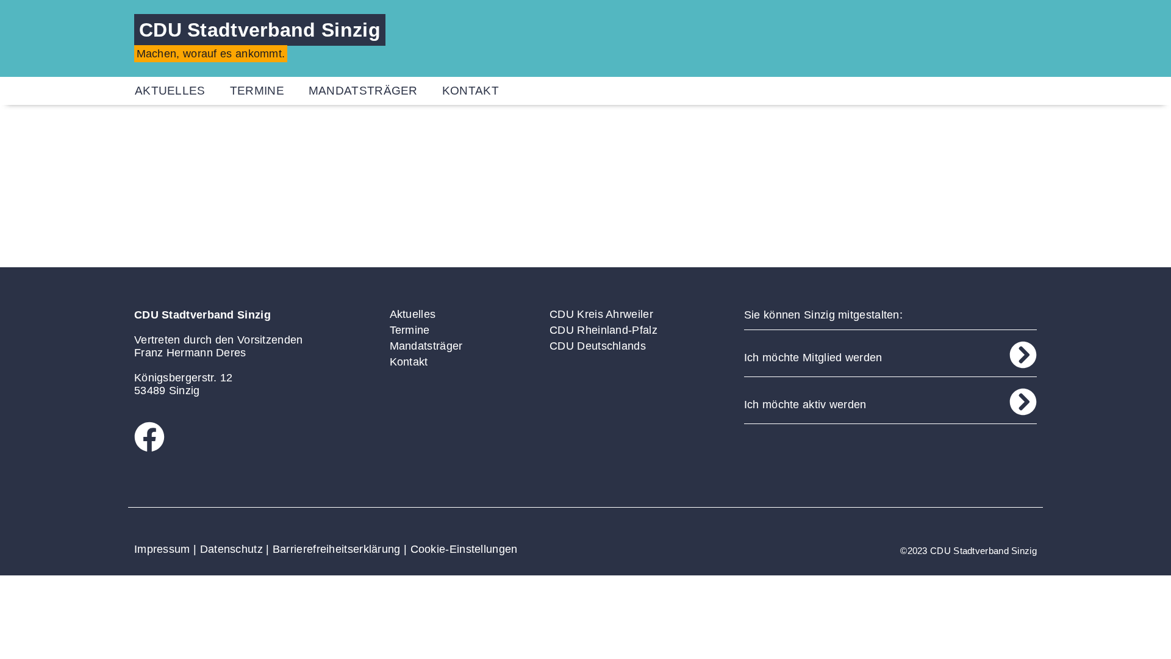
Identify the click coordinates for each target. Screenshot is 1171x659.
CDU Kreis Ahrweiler (601, 314)
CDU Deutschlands (598, 346)
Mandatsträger (363, 90)
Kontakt (470, 90)
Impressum (162, 549)
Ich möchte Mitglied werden (813, 357)
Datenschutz (231, 549)
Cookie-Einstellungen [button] (464, 549)
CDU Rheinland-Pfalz (603, 330)
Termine (257, 90)
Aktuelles (170, 90)
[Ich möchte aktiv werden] (1023, 402)
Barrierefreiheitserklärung (337, 549)
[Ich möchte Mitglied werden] (1023, 355)
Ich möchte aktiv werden (805, 404)
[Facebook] (149, 437)
